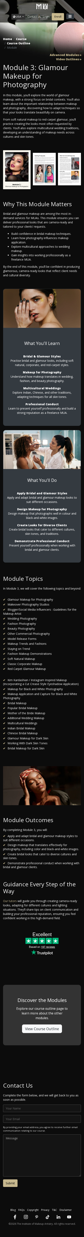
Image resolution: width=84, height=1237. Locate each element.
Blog (13, 1210)
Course (21, 39)
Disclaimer (66, 1210)
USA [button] (18, 16)
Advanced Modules (64, 55)
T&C (54, 1210)
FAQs (21, 1210)
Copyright (33, 1210)
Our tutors (10, 901)
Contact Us (34, 16)
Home (7, 39)
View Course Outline (42, 1028)
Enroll (57, 16)
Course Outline (18, 43)
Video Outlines (67, 59)
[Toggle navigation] (70, 16)
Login (46, 16)
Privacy (45, 1210)
